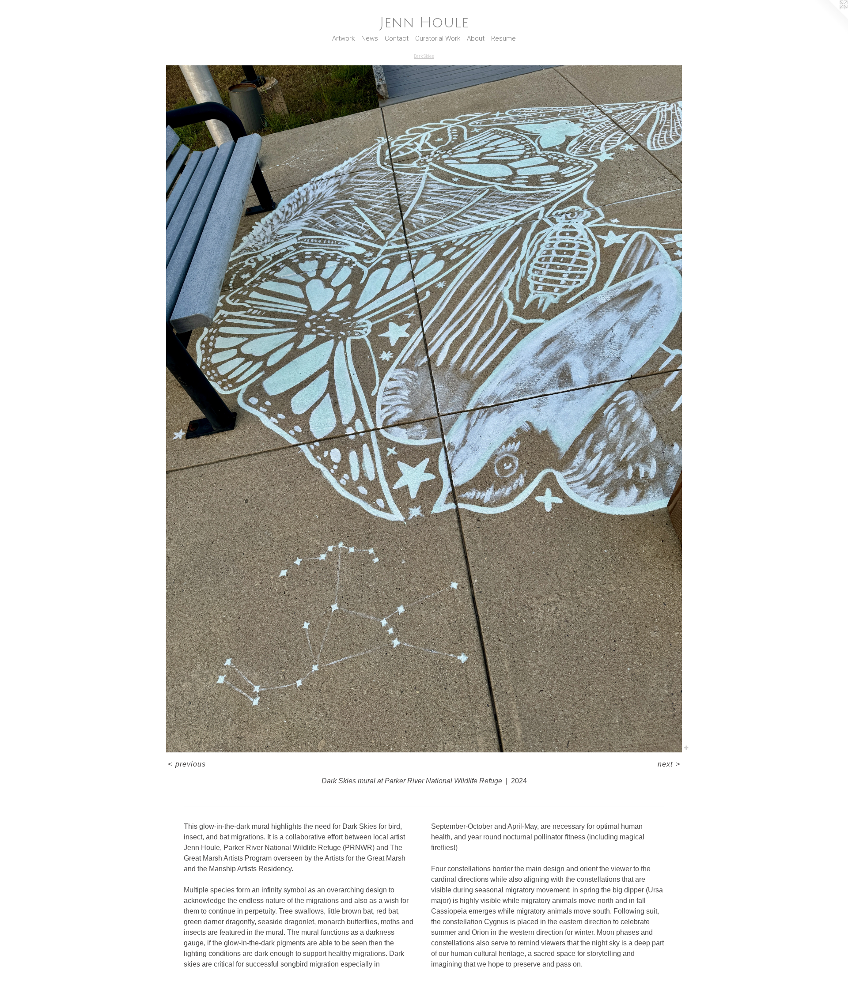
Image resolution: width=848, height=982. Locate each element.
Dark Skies (424, 56)
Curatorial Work (437, 38)
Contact (397, 38)
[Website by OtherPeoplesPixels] (830, 17)
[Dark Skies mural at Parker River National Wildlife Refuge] (424, 409)
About (476, 38)
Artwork (343, 38)
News (369, 38)
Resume (503, 38)
